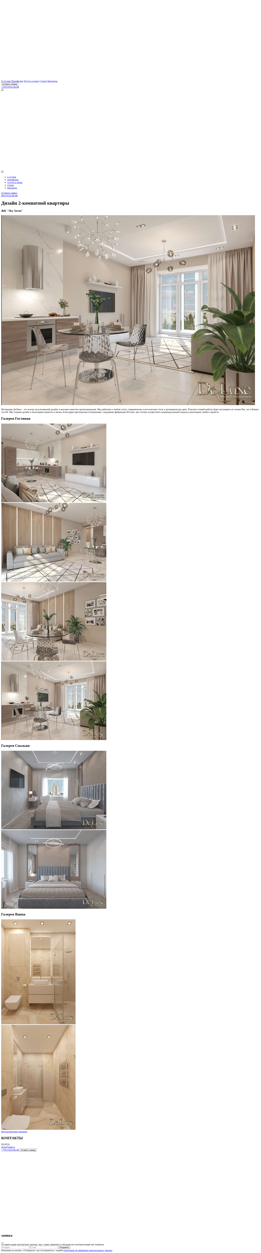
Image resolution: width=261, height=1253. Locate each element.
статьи (10, 185)
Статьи (43, 81)
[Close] (2, 1242)
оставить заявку (9, 84)
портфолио (13, 179)
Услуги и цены (31, 81)
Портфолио (17, 81)
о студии (11, 177)
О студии (6, 81)
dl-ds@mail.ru (8, 1147)
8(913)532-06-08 (9, 195)
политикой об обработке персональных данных (87, 1250)
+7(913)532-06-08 (10, 87)
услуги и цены (14, 182)
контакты (12, 188)
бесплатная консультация (14, 1131)
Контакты (52, 81)
